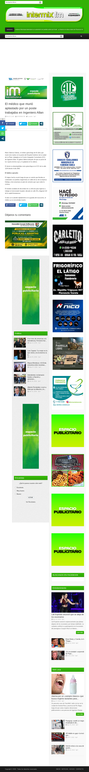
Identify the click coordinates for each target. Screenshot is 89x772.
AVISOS (72, 769)
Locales (30, 116)
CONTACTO (79, 769)
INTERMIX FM (21, 116)
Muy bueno (20, 491)
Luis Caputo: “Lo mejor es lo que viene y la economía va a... (37, 353)
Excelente (20, 487)
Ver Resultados (30, 502)
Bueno (19, 494)
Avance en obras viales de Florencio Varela (65, 29)
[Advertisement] (44, 56)
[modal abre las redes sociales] (41, 123)
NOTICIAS (65, 769)
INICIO (58, 769)
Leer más (80, 632)
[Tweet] (23, 123)
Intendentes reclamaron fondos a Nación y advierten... (35, 377)
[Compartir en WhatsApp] (33, 123)
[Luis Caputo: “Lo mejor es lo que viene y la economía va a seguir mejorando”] (20, 355)
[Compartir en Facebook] (10, 123)
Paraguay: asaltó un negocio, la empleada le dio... (77, 722)
